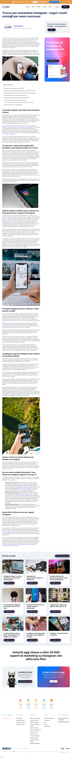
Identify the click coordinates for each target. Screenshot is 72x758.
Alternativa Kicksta (34, 731)
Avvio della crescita (52, 61)
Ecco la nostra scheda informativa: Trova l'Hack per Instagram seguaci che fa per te (19, 102)
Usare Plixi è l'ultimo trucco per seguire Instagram (13, 104)
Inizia (65, 6)
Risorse (50, 6)
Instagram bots (37, 151)
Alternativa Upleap (34, 727)
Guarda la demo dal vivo (25, 681)
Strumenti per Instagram (63, 721)
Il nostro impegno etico (49, 718)
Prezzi (33, 6)
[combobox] (2, 757)
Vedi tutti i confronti (34, 743)
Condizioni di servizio (30, 751)
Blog (45, 722)
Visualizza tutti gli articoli (62, 556)
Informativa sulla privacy (40, 751)
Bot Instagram (19, 718)
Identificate (10, 488)
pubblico (37, 218)
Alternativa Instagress (35, 735)
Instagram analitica (20, 724)
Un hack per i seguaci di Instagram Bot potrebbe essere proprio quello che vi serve (19, 90)
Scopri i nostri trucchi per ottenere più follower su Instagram (15, 100)
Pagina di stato (47, 726)
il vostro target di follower (25, 488)
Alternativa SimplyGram (35, 718)
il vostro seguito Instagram (29, 544)
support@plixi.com (6, 718)
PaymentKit (25, 748)
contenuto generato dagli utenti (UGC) (24, 494)
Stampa (45, 724)
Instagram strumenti (20, 722)
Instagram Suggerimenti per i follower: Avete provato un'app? (15, 95)
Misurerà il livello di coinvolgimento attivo (18, 127)
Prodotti (28, 6)
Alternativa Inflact (34, 737)
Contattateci (47, 720)
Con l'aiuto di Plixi (6, 544)
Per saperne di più (9, 583)
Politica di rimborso (49, 751)
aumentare (15, 544)
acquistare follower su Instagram (9, 532)
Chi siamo (44, 6)
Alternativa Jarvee (34, 733)
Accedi (56, 6)
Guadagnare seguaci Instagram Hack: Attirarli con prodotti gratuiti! (16, 97)
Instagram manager (20, 720)
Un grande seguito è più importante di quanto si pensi (14, 88)
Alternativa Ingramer (34, 722)
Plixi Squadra (18, 26)
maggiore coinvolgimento (9, 133)
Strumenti (38, 6)
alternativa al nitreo (34, 720)
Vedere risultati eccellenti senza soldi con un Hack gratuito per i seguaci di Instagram (20, 93)
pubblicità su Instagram (22, 485)
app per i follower (9, 320)
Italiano (2, 756)
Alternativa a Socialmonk (35, 729)
